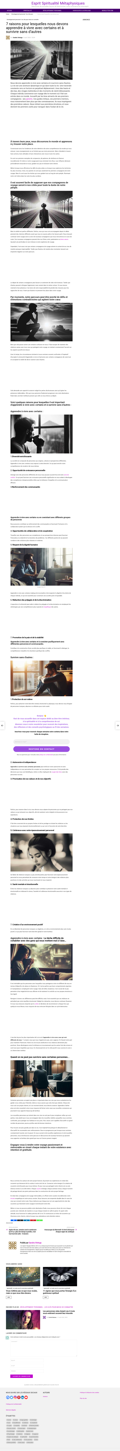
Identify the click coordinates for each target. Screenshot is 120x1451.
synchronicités (34, 1437)
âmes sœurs (64, 239)
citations (25, 1422)
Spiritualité (27, 10)
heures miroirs (11, 1428)
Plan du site (83, 1398)
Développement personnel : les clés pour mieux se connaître (46, 1307)
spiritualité (24, 1437)
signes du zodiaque (13, 1437)
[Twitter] (11, 1397)
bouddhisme (17, 1422)
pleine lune (30, 1431)
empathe (17, 1425)
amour (16, 1420)
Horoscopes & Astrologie (82, 10)
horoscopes (22, 1428)
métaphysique (32, 1428)
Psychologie (11, 1434)
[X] (20, 1220)
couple (9, 1425)
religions (28, 1434)
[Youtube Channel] (26, 1397)
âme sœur (21, 1442)
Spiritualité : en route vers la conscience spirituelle (20, 1288)
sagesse (10, 1223)
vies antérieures (17, 1439)
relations (20, 1434)
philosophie (21, 1431)
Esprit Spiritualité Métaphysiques (58, 3)
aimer (9, 1420)
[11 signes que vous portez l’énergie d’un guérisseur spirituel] (60, 1276)
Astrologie (33, 1420)
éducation (30, 1442)
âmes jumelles (12, 1442)
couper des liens (56, 772)
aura (9, 1422)
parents (29, 99)
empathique (47, 607)
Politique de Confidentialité (13, 1404)
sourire (39, 1189)
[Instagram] (15, 1397)
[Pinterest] (33, 1220)
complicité (34, 1422)
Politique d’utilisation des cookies (89, 1392)
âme (36, 1439)
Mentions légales (11, 1410)
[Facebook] (14, 1220)
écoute (12, 1198)
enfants (25, 1425)
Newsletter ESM (107, 10)
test (9, 1439)
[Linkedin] (27, 1220)
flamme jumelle (34, 1425)
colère (37, 1004)
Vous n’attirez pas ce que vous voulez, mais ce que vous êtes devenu (21, 1292)
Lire (8, 1297)
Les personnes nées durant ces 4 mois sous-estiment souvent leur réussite (59, 1312)
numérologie (11, 1431)
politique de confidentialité (46, 754)
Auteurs (45, 1396)
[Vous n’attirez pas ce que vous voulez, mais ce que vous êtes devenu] (23, 1276)
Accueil (9, 10)
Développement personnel (52, 10)
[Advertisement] (41, 123)
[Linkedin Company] (22, 1397)
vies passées (28, 1439)
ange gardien (24, 1420)
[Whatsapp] (40, 1220)
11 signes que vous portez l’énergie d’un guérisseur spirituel (59, 1292)
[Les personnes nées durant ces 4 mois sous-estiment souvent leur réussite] (23, 1319)
